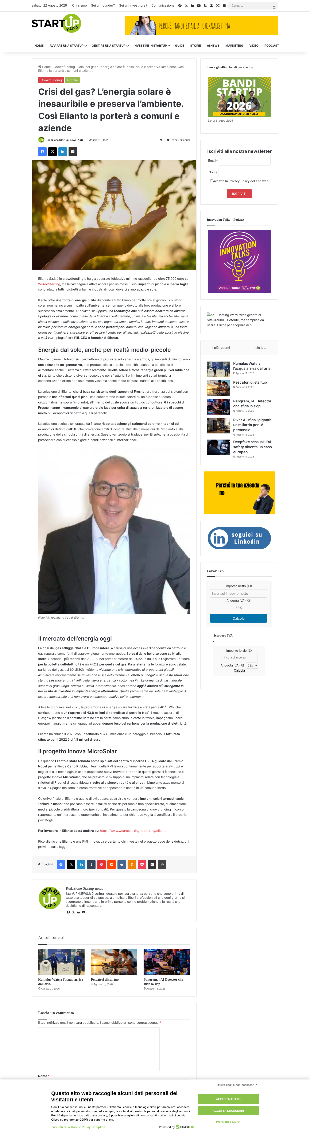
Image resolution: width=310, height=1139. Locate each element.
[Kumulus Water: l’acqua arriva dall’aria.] (61, 962)
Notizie (72, 80)
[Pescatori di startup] (114, 962)
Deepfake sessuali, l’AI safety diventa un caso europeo (252, 447)
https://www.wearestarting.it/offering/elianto (133, 831)
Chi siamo (79, 5)
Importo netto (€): (238, 586)
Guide (179, 45)
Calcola (239, 618)
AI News (213, 45)
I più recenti (221, 348)
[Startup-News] (56, 23)
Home (39, 45)
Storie (195, 45)
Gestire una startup (108, 45)
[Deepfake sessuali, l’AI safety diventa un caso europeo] (218, 447)
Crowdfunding (64, 67)
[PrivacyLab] (184, 1127)
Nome (44, 1076)
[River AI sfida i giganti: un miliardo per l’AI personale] (218, 425)
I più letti (260, 348)
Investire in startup (150, 45)
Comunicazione (163, 5)
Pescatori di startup (105, 979)
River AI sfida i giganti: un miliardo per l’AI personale (252, 425)
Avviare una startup (67, 45)
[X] (73, 912)
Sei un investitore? (133, 5)
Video (254, 45)
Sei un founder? (103, 5)
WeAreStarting (49, 284)
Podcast (271, 45)
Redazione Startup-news (61, 139)
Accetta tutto (228, 1099)
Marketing (234, 45)
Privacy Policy (239, 181)
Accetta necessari (228, 1110)
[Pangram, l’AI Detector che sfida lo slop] (167, 962)
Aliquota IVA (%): (238, 601)
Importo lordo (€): (239, 651)
